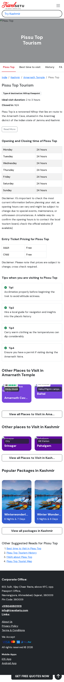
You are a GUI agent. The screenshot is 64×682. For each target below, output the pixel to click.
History (49, 67)
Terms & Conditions (13, 630)
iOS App (6, 659)
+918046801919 (12, 606)
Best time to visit (29, 67)
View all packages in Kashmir (32, 531)
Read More (9, 129)
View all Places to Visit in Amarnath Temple (35, 414)
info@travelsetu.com (15, 610)
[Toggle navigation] (58, 5)
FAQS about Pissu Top (19, 557)
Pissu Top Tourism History (22, 552)
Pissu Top (9, 67)
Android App (9, 663)
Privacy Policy (10, 626)
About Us (7, 621)
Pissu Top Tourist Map (19, 561)
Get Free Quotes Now (32, 676)
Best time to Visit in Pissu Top (24, 548)
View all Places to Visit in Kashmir (33, 458)
